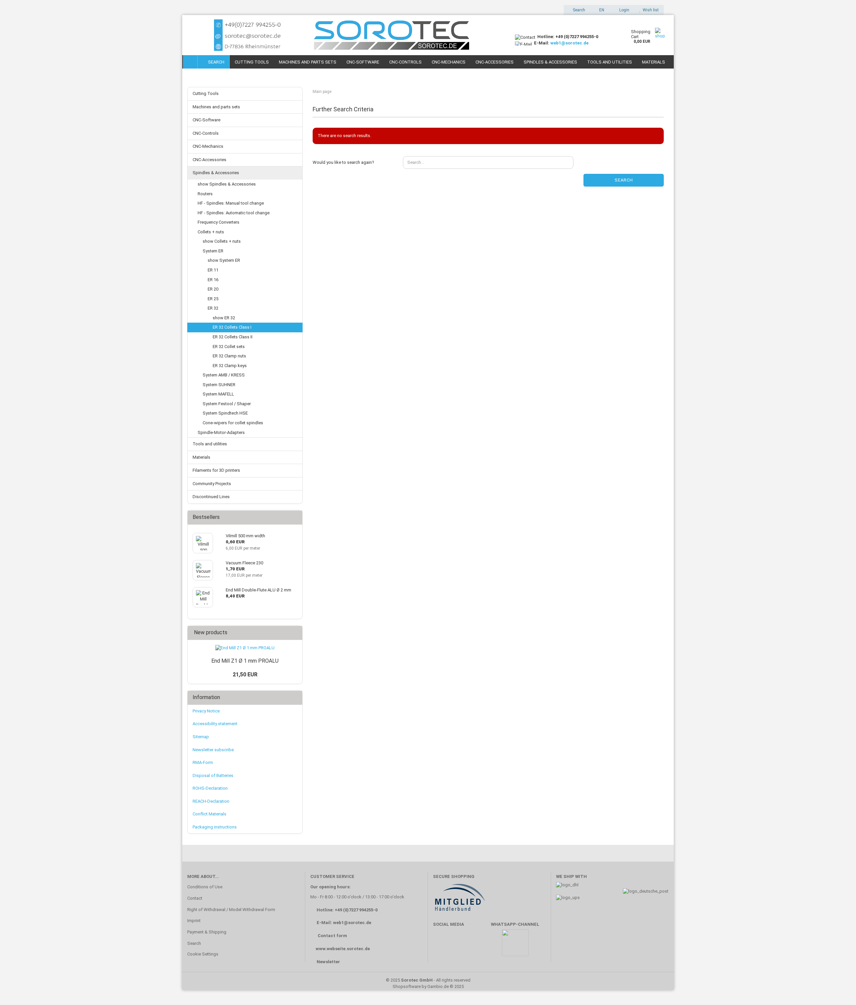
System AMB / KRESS (224, 374)
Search (215, 62)
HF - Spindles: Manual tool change (231, 203)
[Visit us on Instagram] (480, 945)
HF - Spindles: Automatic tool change (234, 212)
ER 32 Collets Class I (232, 327)
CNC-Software (362, 62)
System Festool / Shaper (227, 403)
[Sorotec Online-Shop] (346, 35)
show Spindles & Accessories (227, 184)
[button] (599, 10)
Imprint (194, 920)
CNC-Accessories (494, 62)
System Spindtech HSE (225, 413)
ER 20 (213, 289)
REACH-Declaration (211, 801)
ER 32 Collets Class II (232, 336)
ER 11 (213, 269)
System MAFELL (218, 394)
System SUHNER (219, 384)
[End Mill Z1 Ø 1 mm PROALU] (245, 648)
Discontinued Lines (211, 496)
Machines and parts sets (307, 62)
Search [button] (578, 10)
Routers (205, 193)
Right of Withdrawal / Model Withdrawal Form (231, 909)
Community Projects (212, 483)
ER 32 (213, 308)
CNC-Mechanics (448, 62)
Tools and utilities (609, 62)
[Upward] (838, 990)
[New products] (295, 633)
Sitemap (201, 736)
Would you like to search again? (343, 162)
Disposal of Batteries (213, 775)
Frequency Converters (218, 222)
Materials (653, 62)
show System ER (224, 260)
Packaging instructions (215, 826)
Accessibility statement (215, 723)
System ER (213, 250)
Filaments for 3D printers (216, 470)
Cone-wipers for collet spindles (233, 422)
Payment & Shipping (206, 931)
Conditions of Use (204, 886)
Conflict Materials (209, 813)
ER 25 (213, 298)
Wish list (650, 10)
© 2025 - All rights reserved (428, 980)
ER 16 (213, 279)
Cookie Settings (202, 954)
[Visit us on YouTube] (461, 945)
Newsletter (328, 961)
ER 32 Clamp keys (230, 365)
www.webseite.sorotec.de (343, 948)
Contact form (332, 935)
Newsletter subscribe (213, 749)
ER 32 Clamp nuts (229, 355)
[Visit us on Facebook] (441, 945)
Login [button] (623, 10)
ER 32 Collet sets (229, 346)
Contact (194, 898)
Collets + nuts (211, 231)
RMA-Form (203, 762)
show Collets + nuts (222, 241)
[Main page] (190, 62)
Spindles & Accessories (550, 62)
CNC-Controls (405, 62)
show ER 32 (224, 317)
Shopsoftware (407, 986)
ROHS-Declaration (210, 788)
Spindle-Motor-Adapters (221, 432)
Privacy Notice (206, 710)
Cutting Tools (252, 62)
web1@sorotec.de (569, 42)
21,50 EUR (245, 674)
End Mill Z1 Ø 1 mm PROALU (245, 661)
